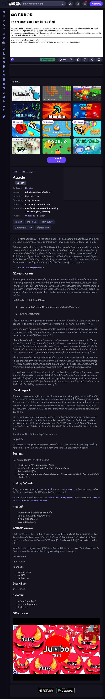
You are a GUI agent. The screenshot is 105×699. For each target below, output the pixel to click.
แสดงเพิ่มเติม (58, 160)
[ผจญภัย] (4, 88)
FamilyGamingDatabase (32, 267)
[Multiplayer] (4, 38)
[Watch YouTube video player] (56, 649)
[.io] (4, 49)
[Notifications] (84, 3)
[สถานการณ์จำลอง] (4, 101)
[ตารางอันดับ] (4, 42)
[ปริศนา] (4, 84)
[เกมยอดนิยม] (4, 25)
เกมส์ (15, 172)
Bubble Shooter (39, 500)
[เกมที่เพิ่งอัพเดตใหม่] (4, 29)
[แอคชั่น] (4, 110)
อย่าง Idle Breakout (64, 497)
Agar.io (32, 172)
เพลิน (50, 497)
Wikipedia (30, 215)
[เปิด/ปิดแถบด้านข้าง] (4, 4)
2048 (23, 500)
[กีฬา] (4, 62)
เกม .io (47, 489)
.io (20, 172)
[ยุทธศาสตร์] (4, 97)
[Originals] (4, 34)
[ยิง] (4, 92)
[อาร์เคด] (4, 106)
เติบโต (25, 172)
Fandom (41, 215)
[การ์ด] (4, 58)
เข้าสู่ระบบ (96, 3)
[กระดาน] (4, 53)
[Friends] (70, 3)
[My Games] (77, 3)
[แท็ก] (4, 116)
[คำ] (4, 75)
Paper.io (70, 489)
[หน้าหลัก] (4, 12)
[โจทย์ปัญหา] (4, 79)
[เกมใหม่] (4, 20)
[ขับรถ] (4, 66)
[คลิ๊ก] (4, 71)
